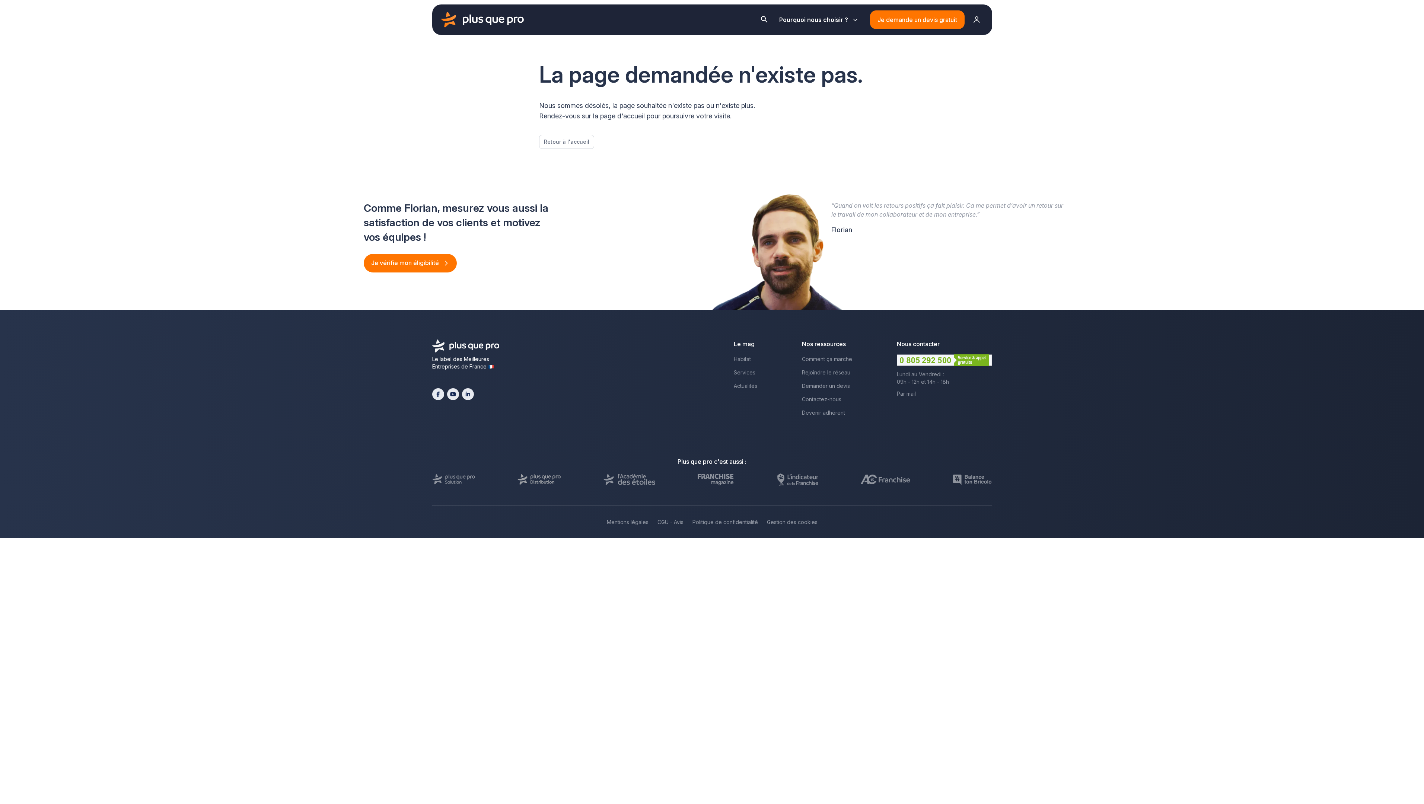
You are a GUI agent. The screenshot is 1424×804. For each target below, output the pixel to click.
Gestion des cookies (792, 522)
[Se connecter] (977, 19)
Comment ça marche (827, 359)
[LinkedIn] (468, 394)
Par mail (906, 393)
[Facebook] (438, 394)
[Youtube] (453, 394)
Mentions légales (628, 522)
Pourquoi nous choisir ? (813, 19)
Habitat (742, 359)
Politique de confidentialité (725, 522)
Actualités (745, 386)
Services (744, 372)
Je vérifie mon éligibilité (405, 263)
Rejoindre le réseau (826, 372)
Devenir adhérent (823, 412)
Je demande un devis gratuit (917, 19)
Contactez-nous (821, 399)
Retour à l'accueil (566, 141)
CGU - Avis (670, 522)
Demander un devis (826, 386)
